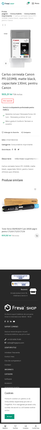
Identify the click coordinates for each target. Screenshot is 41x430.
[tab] (6, 159)
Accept (9, 416)
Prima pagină (5, 12)
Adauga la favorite (11, 132)
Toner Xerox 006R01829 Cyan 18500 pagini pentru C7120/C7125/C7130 (19, 230)
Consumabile (16, 14)
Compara (27, 132)
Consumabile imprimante (21, 144)
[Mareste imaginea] (5, 63)
